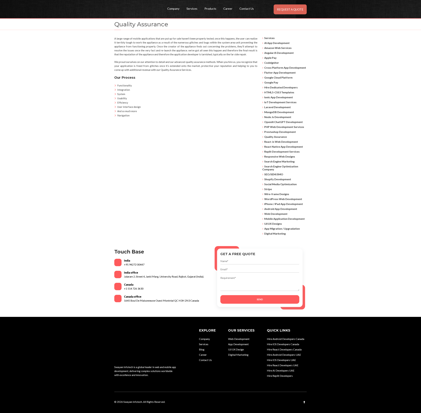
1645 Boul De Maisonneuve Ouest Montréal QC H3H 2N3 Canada (161, 300)
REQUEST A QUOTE (290, 9)
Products (210, 8)
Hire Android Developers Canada (285, 338)
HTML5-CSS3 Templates (278, 92)
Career (227, 8)
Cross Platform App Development (284, 67)
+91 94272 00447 (134, 264)
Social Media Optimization (280, 184)
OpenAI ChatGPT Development (283, 121)
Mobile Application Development (284, 218)
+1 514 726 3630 (133, 288)
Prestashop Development (279, 131)
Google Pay (270, 82)
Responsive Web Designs (279, 156)
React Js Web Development (280, 141)
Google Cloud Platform (278, 77)
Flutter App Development (279, 72)
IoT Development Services (280, 102)
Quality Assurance (275, 136)
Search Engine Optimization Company (280, 168)
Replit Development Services (281, 151)
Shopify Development (277, 179)
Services (191, 8)
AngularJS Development (278, 52)
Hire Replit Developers (280, 375)
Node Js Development (277, 117)
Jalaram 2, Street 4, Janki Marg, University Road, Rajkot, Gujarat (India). (164, 276)
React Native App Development (283, 146)
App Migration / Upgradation (281, 228)
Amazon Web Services (277, 47)
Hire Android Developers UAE (284, 354)
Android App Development (280, 208)
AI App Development (276, 42)
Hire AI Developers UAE (280, 370)
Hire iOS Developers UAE (281, 359)
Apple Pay (270, 57)
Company (173, 8)
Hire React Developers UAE (282, 365)
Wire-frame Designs (276, 194)
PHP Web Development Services (283, 126)
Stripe (267, 189)
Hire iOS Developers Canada (283, 344)
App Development (238, 344)
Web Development (275, 213)
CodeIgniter (271, 62)
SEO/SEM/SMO (273, 174)
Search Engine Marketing (279, 161)
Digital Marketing (274, 233)
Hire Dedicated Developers (280, 87)
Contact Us (246, 8)
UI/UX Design (236, 349)
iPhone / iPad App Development (283, 203)
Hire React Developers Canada (284, 349)
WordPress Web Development (282, 198)
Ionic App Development (278, 97)
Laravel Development (277, 107)
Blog (201, 349)
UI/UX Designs (272, 223)
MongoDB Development (278, 112)
